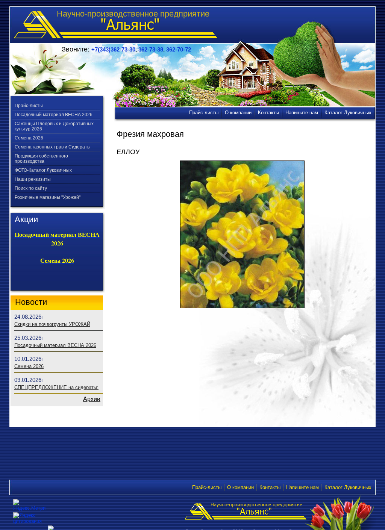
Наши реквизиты (33, 179)
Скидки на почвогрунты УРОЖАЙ (52, 324)
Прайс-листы (29, 105)
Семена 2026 (29, 138)
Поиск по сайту (31, 188)
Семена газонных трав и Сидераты (53, 147)
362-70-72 (178, 49)
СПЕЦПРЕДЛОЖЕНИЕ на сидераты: (56, 387)
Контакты (269, 487)
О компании (240, 487)
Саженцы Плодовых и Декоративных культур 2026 (54, 126)
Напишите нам (302, 487)
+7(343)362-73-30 (113, 49)
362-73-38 (150, 49)
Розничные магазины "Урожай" (47, 197)
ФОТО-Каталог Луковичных (43, 170)
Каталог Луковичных (347, 487)
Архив (91, 399)
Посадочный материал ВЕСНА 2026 (53, 114)
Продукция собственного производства (41, 158)
